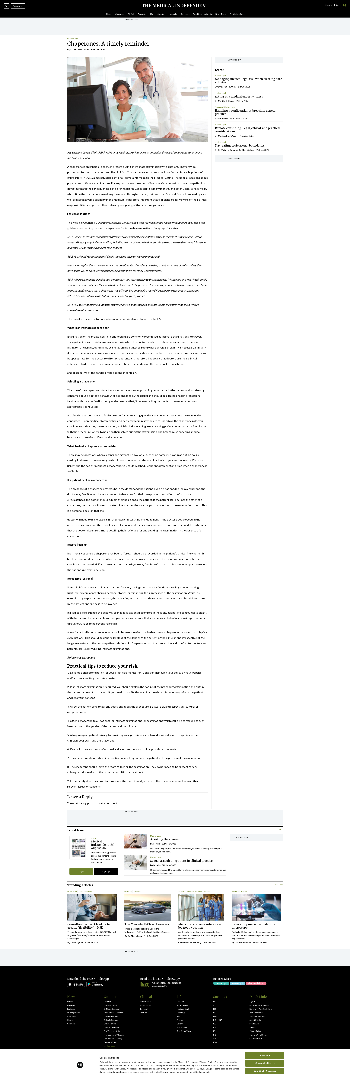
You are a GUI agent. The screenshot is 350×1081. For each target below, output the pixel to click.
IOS (215, 1031)
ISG (214, 1012)
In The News (72, 891)
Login (81, 871)
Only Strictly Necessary (265, 1071)
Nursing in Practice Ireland (261, 1009)
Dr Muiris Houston (111, 1027)
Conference (72, 1024)
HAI (215, 1038)
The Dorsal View (184, 1031)
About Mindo (255, 1020)
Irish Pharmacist (256, 1012)
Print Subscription (257, 1016)
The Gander (182, 1027)
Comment (219, 107)
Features (235, 891)
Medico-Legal (72, 38)
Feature (143, 1012)
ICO (215, 1042)
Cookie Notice (256, 1038)
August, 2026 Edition (159, 986)
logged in (88, 803)
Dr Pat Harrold (110, 1024)
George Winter (110, 1042)
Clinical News (145, 1001)
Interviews (72, 1016)
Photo (70, 1020)
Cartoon (180, 1001)
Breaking (71, 1005)
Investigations (73, 1012)
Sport (179, 1016)
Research (144, 1009)
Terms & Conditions (258, 1035)
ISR (214, 1001)
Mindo (156, 843)
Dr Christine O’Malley (113, 1038)
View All (278, 830)
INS (214, 1035)
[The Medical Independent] (175, 5)
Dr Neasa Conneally (186, 891)
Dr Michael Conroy (111, 1016)
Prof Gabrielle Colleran (113, 1012)
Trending (88, 891)
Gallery (180, 1024)
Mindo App (254, 1024)
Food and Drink (183, 1009)
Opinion (198, 891)
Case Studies (145, 1005)
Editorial (107, 1001)
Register (328, 5)
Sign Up (106, 871)
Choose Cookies (263, 1063)
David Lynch (77, 942)
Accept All (265, 1055)
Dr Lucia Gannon (111, 1020)
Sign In (252, 1001)
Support (253, 1027)
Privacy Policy (255, 1031)
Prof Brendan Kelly (112, 1031)
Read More (279, 885)
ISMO (215, 1016)
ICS (214, 1027)
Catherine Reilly (243, 942)
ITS (214, 1009)
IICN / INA (217, 1020)
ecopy (93, 838)
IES (214, 1024)
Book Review (182, 1005)
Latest (81, 891)
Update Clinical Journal (259, 1005)
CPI (214, 1005)
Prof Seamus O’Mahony (114, 1035)
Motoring (128, 891)
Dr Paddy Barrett (111, 1005)
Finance (180, 1020)
